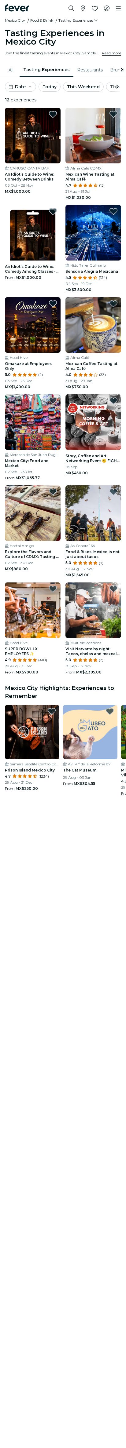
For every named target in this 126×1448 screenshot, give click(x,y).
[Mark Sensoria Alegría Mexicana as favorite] (113, 211)
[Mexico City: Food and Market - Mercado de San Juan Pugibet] (33, 422)
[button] (78, 20)
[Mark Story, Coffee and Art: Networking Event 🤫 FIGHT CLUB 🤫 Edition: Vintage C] (113, 401)
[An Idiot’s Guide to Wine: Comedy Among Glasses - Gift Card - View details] (33, 233)
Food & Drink (41, 20)
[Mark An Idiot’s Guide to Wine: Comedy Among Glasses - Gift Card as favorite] (53, 211)
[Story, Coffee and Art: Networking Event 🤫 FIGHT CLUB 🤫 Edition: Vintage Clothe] (93, 422)
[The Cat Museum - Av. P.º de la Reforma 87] (90, 732)
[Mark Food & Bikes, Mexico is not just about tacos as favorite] (113, 492)
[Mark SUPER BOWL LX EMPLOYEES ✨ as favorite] (53, 589)
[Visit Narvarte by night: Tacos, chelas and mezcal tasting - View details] (93, 610)
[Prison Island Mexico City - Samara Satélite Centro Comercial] (32, 732)
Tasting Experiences (46, 69)
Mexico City (15, 20)
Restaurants (90, 70)
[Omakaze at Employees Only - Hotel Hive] (33, 325)
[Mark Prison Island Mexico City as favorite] (52, 711)
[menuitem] (12, 70)
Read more (111, 53)
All (11, 70)
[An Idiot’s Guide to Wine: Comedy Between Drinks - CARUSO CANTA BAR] (33, 135)
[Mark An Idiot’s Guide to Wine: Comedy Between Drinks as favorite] (53, 114)
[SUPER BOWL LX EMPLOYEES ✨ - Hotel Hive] (33, 610)
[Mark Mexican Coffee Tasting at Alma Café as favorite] (113, 304)
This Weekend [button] (83, 86)
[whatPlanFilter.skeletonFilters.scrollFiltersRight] (121, 70)
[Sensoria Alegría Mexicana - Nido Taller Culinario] (93, 233)
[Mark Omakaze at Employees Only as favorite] (53, 304)
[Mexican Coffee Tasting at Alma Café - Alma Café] (93, 325)
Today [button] (50, 86)
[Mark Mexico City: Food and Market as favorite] (53, 401)
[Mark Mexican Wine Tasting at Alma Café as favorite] (113, 114)
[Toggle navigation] (118, 8)
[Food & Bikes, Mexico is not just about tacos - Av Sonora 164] (93, 513)
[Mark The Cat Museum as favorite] (110, 711)
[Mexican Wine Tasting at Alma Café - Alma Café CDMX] (93, 135)
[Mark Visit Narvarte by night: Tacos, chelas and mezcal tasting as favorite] (113, 589)
